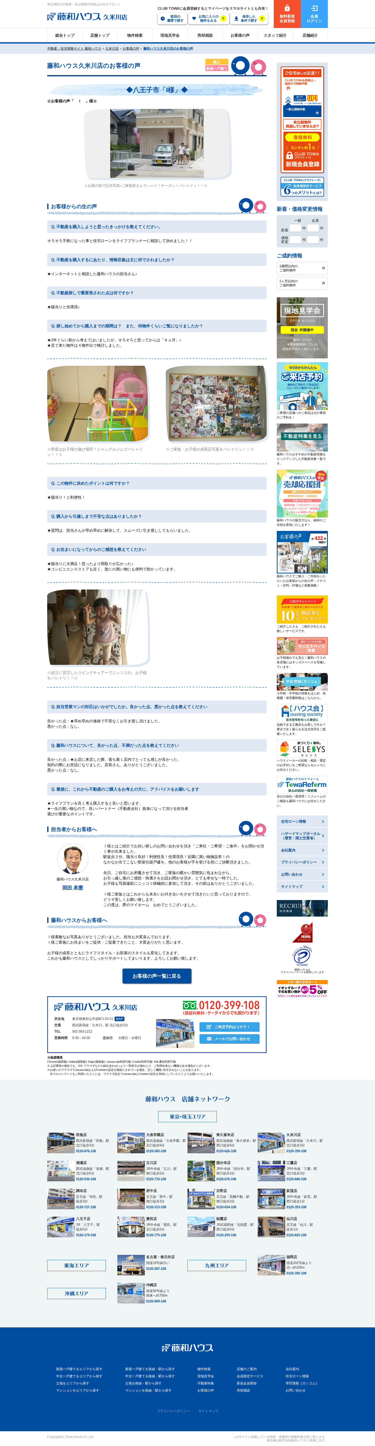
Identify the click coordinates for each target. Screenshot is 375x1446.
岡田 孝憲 (72, 887)
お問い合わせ (296, 1390)
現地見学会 (205, 1376)
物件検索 (204, 1369)
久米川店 (112, 48)
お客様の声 (131, 48)
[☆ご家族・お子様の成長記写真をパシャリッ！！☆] (216, 403)
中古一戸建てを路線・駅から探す (150, 1376)
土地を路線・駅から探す (143, 1383)
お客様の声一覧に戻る (157, 976)
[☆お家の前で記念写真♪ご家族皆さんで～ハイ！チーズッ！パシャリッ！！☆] (157, 143)
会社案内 (292, 1369)
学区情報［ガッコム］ (302, 1383)
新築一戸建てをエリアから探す (79, 1369)
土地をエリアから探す (72, 1383)
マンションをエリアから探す (77, 1390)
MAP (119, 1019)
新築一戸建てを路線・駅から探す (150, 1369)
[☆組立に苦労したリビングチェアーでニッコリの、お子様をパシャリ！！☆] (97, 627)
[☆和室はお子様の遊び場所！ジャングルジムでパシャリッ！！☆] (97, 403)
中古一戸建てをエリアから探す (79, 1376)
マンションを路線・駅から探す (148, 1390)
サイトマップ (208, 1411)
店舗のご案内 (247, 1369)
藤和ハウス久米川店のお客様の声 (168, 48)
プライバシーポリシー (173, 1411)
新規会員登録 (247, 1383)
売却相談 (243, 1390)
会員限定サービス (250, 1376)
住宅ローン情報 (297, 1376)
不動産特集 (205, 1383)
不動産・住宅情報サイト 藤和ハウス (74, 48)
